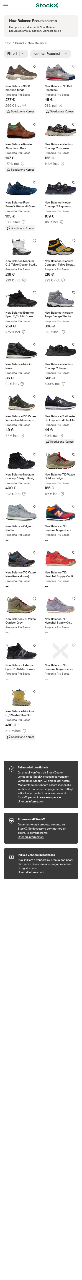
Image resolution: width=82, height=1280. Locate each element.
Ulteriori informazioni (46, 801)
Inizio (7, 43)
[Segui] (34, 66)
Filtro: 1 (13, 54)
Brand (19, 43)
